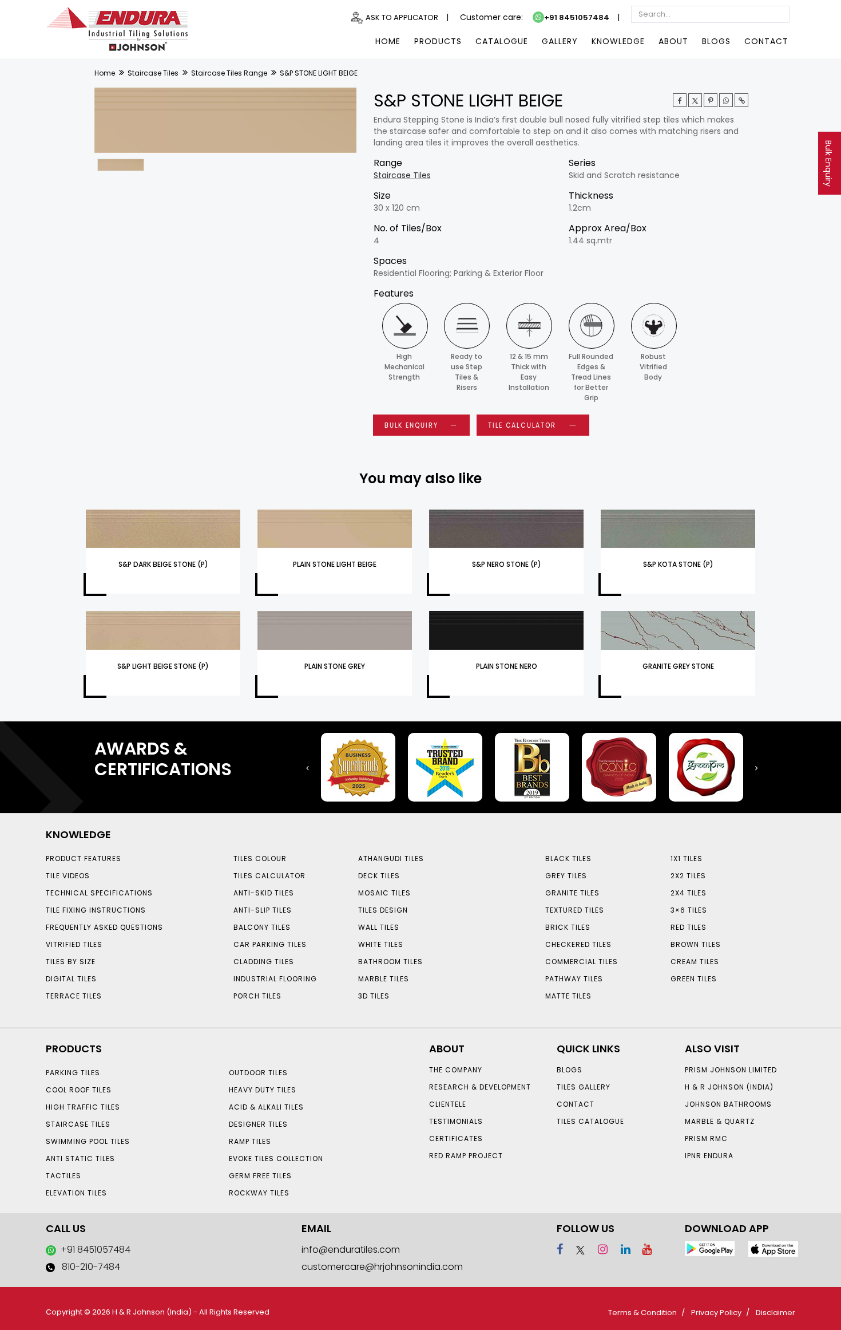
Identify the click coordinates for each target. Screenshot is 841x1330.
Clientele (447, 1104)
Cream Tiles (695, 961)
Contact (766, 41)
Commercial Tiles (581, 961)
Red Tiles (689, 927)
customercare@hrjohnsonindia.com (382, 1266)
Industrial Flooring (275, 979)
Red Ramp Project (466, 1156)
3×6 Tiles (689, 910)
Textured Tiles (574, 910)
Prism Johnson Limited (731, 1070)
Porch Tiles (257, 996)
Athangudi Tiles (391, 858)
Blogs (716, 41)
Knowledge (618, 41)
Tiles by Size (71, 961)
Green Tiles (694, 979)
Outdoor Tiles (258, 1073)
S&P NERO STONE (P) (506, 564)
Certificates (456, 1138)
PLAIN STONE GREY (334, 666)
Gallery (560, 41)
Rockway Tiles (259, 1193)
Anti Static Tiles (80, 1158)
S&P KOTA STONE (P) (678, 564)
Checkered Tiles (578, 944)
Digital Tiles (71, 979)
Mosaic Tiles (384, 893)
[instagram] (598, 1249)
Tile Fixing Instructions (96, 910)
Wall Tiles (378, 927)
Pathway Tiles (574, 979)
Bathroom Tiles (390, 961)
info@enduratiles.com (351, 1249)
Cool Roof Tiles (79, 1090)
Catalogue (501, 41)
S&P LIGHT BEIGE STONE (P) (163, 666)
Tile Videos (68, 876)
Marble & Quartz (720, 1121)
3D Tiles (374, 996)
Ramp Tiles (250, 1141)
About (673, 41)
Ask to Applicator (402, 17)
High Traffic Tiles (83, 1107)
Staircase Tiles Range (229, 73)
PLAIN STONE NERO (506, 666)
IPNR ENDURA (709, 1156)
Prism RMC (706, 1138)
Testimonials (456, 1121)
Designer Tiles (258, 1124)
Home (387, 41)
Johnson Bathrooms (728, 1104)
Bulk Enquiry (828, 163)
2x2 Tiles (688, 876)
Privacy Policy (716, 1312)
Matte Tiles (568, 996)
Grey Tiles (566, 876)
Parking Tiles (73, 1073)
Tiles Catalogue (590, 1121)
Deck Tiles (379, 876)
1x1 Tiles (687, 858)
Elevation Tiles (76, 1193)
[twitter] (695, 100)
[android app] (710, 1247)
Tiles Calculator (269, 876)
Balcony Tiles (262, 927)
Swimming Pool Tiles (88, 1141)
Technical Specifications (99, 893)
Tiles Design (383, 910)
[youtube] (642, 1249)
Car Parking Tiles (270, 944)
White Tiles (380, 944)
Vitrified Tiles (74, 944)
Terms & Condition (642, 1312)
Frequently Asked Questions (104, 927)
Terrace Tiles (74, 996)
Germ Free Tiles (260, 1176)
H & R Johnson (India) (729, 1087)
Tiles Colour (260, 858)
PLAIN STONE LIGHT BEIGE (334, 564)
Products (438, 41)
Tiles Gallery (583, 1087)
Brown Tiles (696, 944)
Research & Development (480, 1087)
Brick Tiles (567, 927)
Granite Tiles (572, 893)
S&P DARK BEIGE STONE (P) (163, 564)
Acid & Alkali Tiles (266, 1107)
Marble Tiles (383, 979)
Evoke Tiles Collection (276, 1158)
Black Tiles (568, 858)
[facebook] (560, 1249)
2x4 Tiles (689, 893)
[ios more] (773, 1248)
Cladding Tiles (263, 961)
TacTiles (63, 1176)
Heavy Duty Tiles (262, 1090)
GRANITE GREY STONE (678, 666)
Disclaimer (775, 1312)
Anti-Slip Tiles (262, 910)
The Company (455, 1070)
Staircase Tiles (153, 73)
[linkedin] (620, 1249)
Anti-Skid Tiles (263, 893)
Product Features (83, 858)
